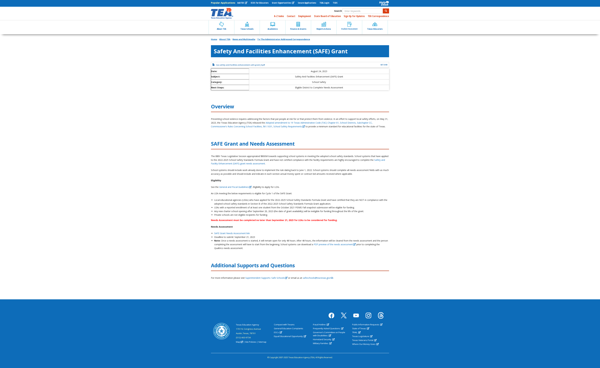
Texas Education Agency (247, 324)
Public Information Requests (366, 324)
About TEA (224, 39)
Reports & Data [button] (324, 28)
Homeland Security (322, 339)
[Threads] (381, 315)
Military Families (321, 343)
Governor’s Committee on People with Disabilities (329, 334)
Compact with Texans (284, 324)
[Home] (222, 13)
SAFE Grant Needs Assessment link (232, 233)
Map (238, 341)
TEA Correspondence (378, 16)
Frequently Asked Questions (326, 328)
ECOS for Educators (259, 2)
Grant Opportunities (281, 2)
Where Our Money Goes (364, 344)
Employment (304, 16)
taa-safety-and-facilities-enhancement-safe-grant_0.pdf (240, 65)
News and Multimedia (243, 39)
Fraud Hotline (319, 324)
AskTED (240, 2)
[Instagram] (368, 315)
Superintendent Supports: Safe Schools (265, 277)
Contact (291, 16)
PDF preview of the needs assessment (333, 244)
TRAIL (355, 332)
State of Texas (359, 328)
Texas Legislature (361, 336)
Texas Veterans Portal (363, 340)
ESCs (276, 332)
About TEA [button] (221, 28)
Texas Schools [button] (246, 28)
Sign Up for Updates (354, 16)
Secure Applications (307, 2)
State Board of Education (327, 16)
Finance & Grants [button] (298, 28)
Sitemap (262, 341)
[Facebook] (331, 315)
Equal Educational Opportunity (288, 336)
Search (338, 10)
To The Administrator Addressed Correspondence (283, 39)
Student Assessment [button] (349, 29)
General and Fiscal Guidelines (234, 186)
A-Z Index (279, 16)
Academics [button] (273, 28)
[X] (344, 315)
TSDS (335, 2)
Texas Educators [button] (374, 28)
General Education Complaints (288, 328)
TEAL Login (324, 2)
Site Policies (250, 341)
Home (214, 39)
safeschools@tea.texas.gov (316, 277)
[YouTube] (356, 315)
